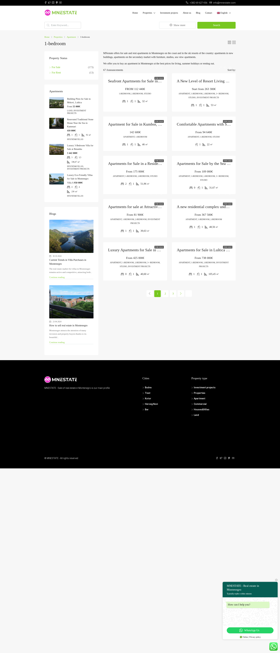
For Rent (56, 72)
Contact (208, 13)
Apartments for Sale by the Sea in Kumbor (210, 163)
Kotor (148, 398)
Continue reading (57, 277)
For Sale (159, 78)
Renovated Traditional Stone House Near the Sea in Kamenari (80, 123)
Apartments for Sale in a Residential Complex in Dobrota (153, 163)
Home (135, 13)
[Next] (181, 293)
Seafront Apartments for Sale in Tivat (137, 81)
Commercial (200, 404)
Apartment (71, 37)
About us (187, 13)
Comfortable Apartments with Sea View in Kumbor (217, 124)
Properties (147, 13)
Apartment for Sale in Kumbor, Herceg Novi (143, 124)
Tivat (147, 393)
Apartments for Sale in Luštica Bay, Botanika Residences (222, 250)
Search (216, 25)
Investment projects (169, 13)
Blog (198, 13)
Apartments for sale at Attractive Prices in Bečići (146, 207)
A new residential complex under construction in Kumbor (222, 207)
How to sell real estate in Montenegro (68, 325)
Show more (179, 25)
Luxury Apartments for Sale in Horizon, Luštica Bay (149, 250)
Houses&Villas (201, 409)
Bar (147, 409)
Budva (148, 387)
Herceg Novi (151, 404)
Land (196, 415)
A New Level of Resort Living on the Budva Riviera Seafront (225, 81)
